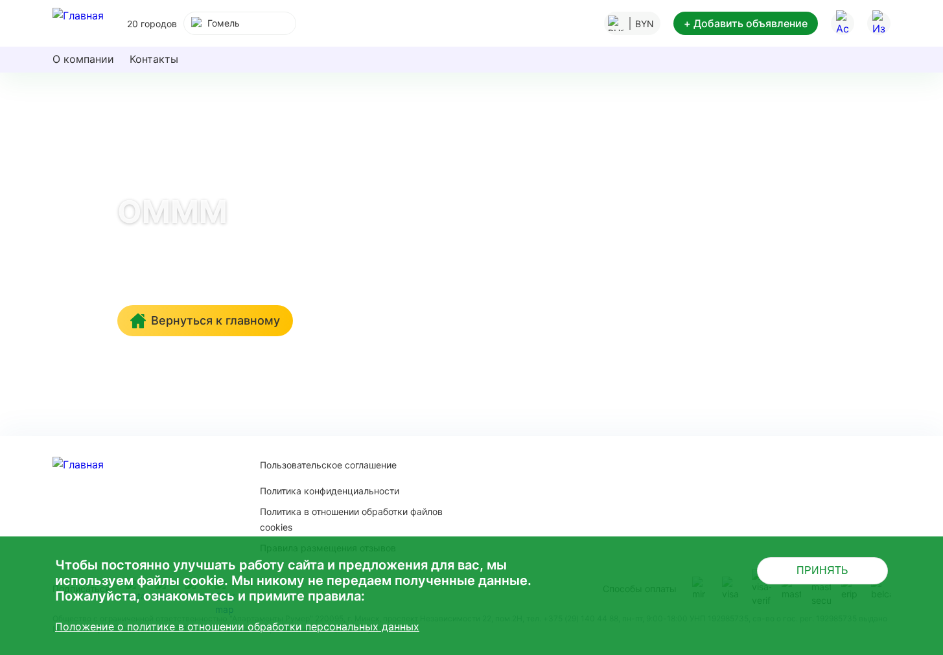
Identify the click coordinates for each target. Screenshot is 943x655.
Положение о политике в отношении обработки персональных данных (237, 626)
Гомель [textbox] (223, 23)
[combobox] (239, 23)
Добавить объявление (746, 23)
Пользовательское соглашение (328, 464)
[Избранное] (879, 23)
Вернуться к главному (215, 320)
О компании (83, 58)
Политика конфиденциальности (329, 490)
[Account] (842, 23)
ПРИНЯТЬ (822, 570)
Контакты (154, 58)
